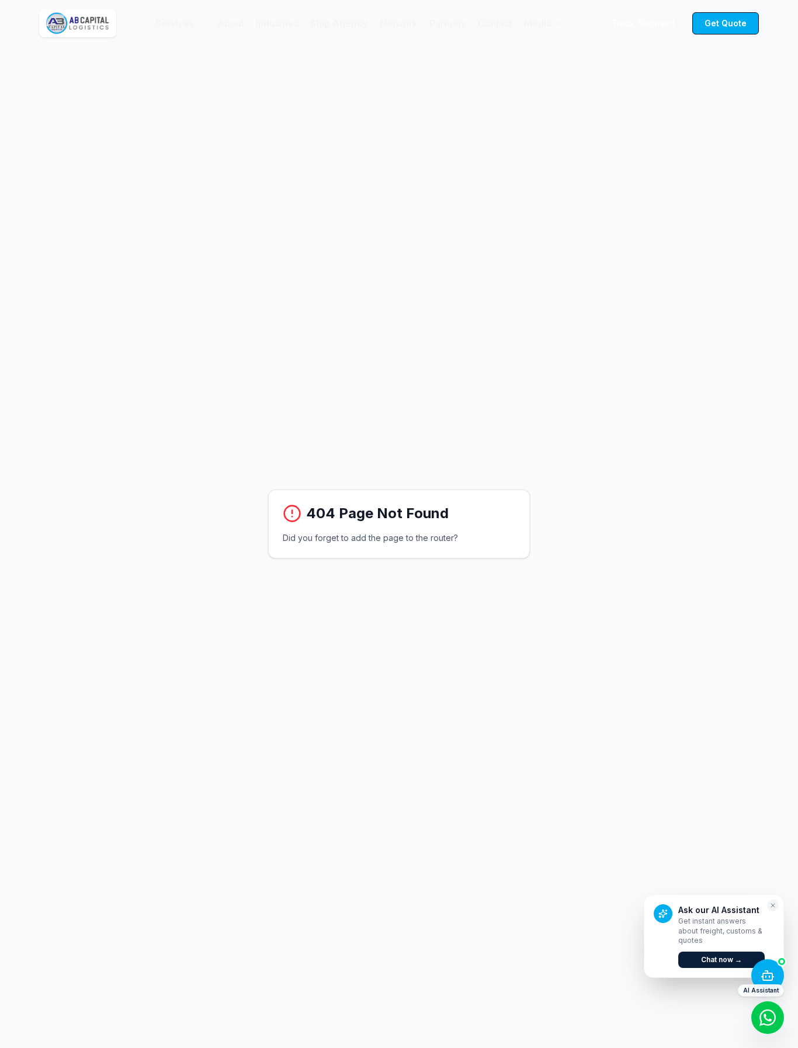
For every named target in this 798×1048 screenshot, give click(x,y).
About (230, 23)
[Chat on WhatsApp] (767, 1017)
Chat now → (721, 959)
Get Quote (726, 23)
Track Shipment (643, 23)
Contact (495, 23)
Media (537, 23)
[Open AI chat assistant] (767, 975)
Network (399, 23)
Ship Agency (339, 23)
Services (174, 23)
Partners (447, 23)
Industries (277, 23)
